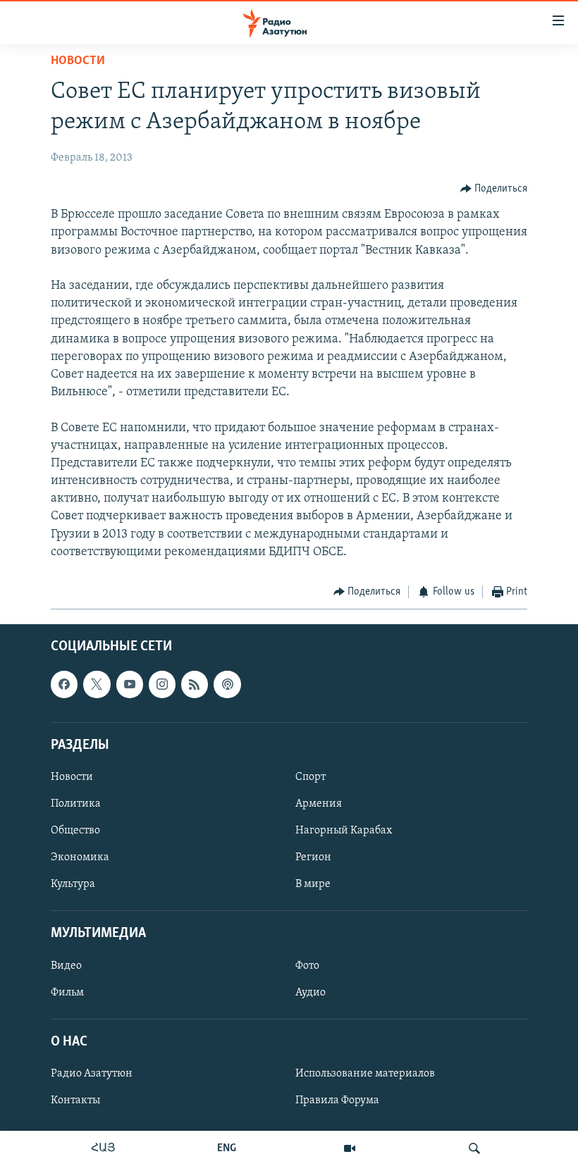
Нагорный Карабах (343, 830)
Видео (66, 965)
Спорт (310, 777)
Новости (78, 61)
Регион (313, 857)
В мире (313, 884)
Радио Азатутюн (92, 1073)
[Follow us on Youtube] (129, 684)
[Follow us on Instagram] (162, 684)
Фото (307, 965)
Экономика (80, 857)
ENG (226, 1148)
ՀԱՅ (103, 1148)
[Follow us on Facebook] (64, 684)
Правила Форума (337, 1100)
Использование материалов (365, 1073)
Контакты (75, 1100)
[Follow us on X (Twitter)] (96, 684)
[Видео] (349, 1148)
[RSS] (194, 684)
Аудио (310, 992)
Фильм (67, 992)
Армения (318, 804)
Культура (73, 884)
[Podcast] (227, 684)
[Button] (494, 189)
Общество (75, 830)
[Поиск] (474, 1148)
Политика (76, 804)
